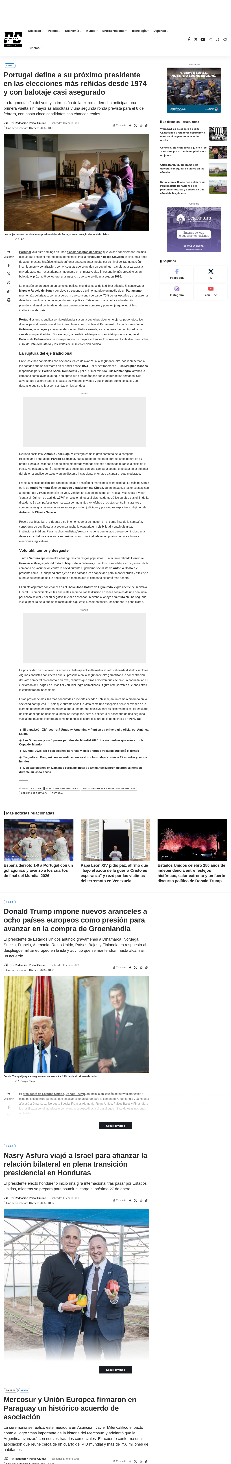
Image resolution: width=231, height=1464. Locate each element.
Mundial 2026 (32, 857)
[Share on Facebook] (129, 125)
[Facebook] (189, 39)
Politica (11, 1390)
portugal (57, 793)
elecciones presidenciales (84, 251)
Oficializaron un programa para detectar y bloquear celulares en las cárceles (182, 168)
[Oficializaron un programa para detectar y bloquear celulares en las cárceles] (218, 170)
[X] (196, 39)
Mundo (9, 65)
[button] (217, 39)
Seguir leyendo (115, 1125)
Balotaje (36, 789)
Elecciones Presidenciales (62, 789)
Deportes (13, 857)
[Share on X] (135, 125)
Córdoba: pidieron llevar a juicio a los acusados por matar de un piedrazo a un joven (183, 151)
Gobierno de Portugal (34, 793)
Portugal (25, 251)
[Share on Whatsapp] (141, 125)
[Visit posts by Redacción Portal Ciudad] (6, 123)
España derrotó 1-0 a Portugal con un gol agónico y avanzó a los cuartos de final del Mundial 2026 (38, 870)
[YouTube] (203, 39)
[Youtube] (210, 291)
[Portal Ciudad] (13, 39)
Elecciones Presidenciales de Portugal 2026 (109, 789)
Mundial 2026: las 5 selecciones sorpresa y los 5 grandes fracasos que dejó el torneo (81, 750)
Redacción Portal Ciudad (30, 122)
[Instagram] (210, 39)
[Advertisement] (115, 11)
